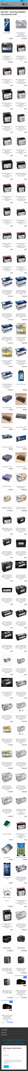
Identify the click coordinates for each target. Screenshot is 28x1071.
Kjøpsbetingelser (10, 1040)
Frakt (4, 1040)
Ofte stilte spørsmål (19, 1042)
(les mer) (9, 1062)
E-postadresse (6, 1055)
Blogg (13, 1042)
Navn (5, 1050)
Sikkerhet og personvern (20, 1040)
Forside (2, 8)
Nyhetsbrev (7, 1042)
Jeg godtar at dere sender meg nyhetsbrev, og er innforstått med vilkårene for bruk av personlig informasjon (13, 1061)
